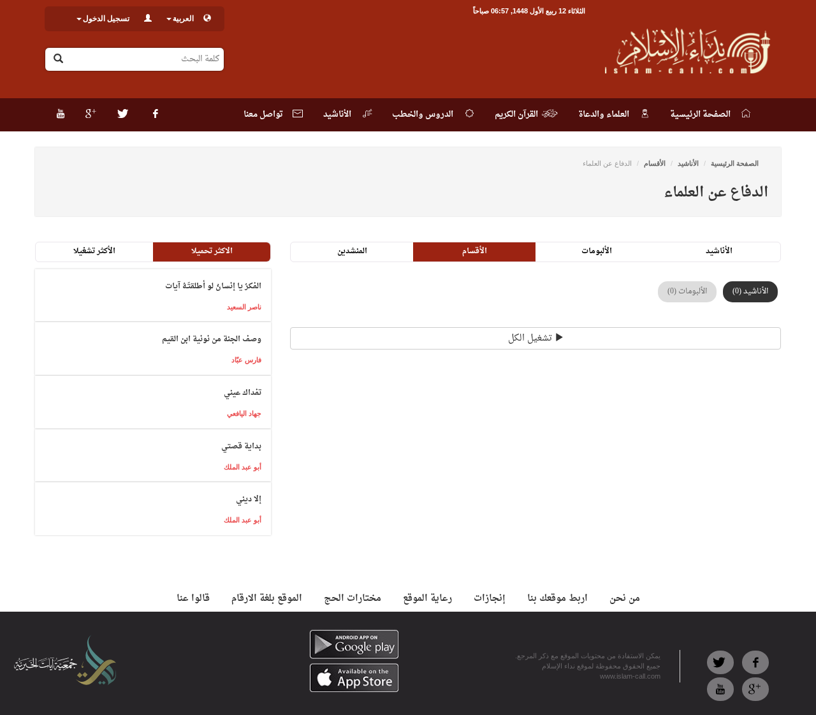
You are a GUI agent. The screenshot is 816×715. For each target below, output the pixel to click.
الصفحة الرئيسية (735, 163)
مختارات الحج (352, 598)
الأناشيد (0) (750, 291)
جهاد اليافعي (244, 413)
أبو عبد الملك (242, 467)
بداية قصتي (241, 446)
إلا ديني (248, 499)
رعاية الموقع (427, 598)
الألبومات (596, 251)
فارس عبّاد (246, 360)
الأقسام (655, 163)
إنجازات (490, 598)
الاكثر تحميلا (212, 251)
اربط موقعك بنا (557, 598)
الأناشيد (688, 163)
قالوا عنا (193, 598)
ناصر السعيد (244, 307)
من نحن (624, 598)
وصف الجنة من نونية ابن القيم (211, 339)
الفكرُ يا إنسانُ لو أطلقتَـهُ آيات (213, 286)
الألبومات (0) (687, 291)
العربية (183, 18)
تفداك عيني (242, 393)
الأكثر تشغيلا (94, 251)
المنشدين (352, 251)
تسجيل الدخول (106, 18)
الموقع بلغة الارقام (266, 598)
